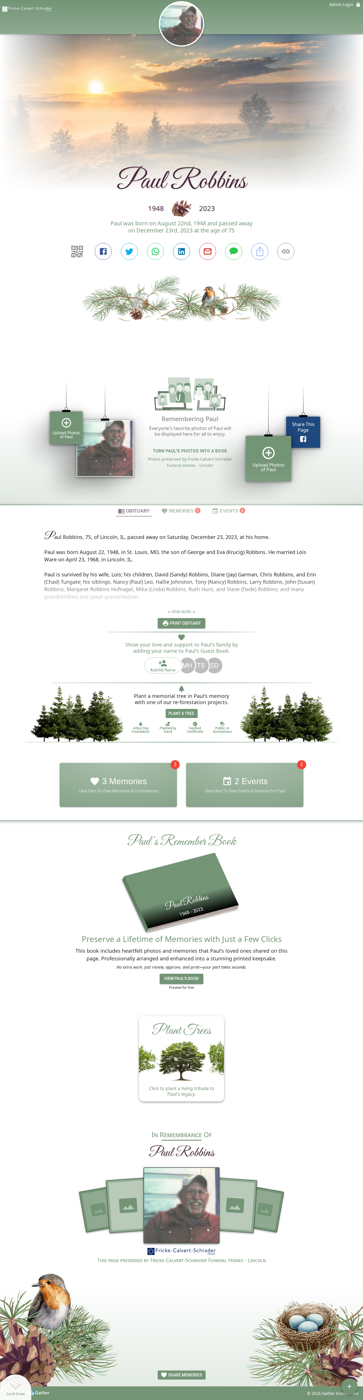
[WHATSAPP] (155, 251)
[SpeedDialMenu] (349, 1386)
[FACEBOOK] (103, 251)
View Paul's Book (181, 978)
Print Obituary (185, 623)
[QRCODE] (77, 251)
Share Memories (184, 1375)
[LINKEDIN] (181, 251)
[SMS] (233, 251)
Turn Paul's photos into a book (190, 451)
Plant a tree (181, 713)
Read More (181, 612)
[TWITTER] (129, 251)
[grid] (181, 433)
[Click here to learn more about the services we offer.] (181, 1252)
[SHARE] (259, 251)
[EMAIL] (207, 251)
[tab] (134, 511)
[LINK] (285, 251)
